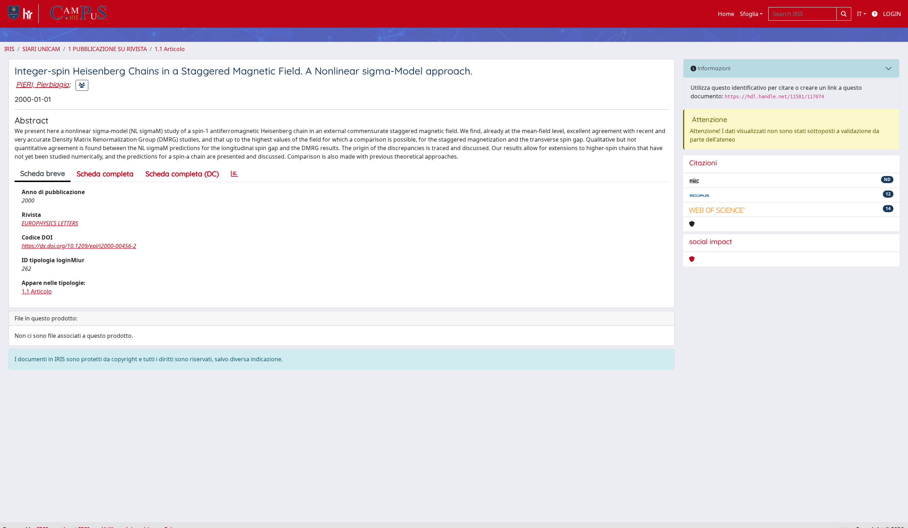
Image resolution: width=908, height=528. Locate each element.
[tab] (234, 173)
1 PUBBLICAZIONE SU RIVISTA (107, 49)
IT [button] (859, 14)
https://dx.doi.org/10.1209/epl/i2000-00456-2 (79, 246)
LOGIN (892, 14)
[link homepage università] (78, 13)
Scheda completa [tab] (105, 173)
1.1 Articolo (170, 49)
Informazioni (713, 68)
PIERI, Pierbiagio (42, 84)
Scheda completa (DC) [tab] (182, 173)
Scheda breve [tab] (42, 173)
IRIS (9, 49)
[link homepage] (21, 13)
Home (726, 14)
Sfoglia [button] (749, 14)
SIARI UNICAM (41, 49)
